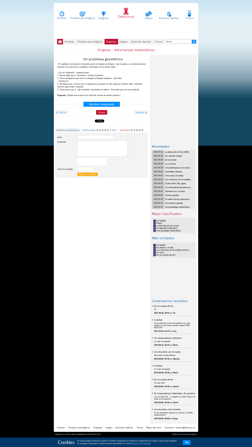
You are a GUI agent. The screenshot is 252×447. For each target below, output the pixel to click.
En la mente (170, 160)
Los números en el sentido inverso (172, 250)
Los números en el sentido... (178, 179)
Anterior (62, 112)
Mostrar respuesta (101, 104)
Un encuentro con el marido (167, 352)
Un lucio (160, 252)
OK (186, 442)
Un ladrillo (161, 220)
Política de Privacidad (180, 434)
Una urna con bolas (174, 175)
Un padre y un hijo (164, 247)
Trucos (189, 18)
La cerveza (170, 163)
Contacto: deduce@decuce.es (179, 427)
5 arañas (158, 320)
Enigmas (104, 18)
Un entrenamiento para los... (178, 187)
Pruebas (62, 18)
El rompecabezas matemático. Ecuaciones (174, 393)
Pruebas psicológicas (82, 18)
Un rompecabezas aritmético (168, 338)
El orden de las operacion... (178, 199)
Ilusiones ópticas (169, 18)
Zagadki (193, 434)
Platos (159, 223)
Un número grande (174, 203)
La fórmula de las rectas (167, 225)
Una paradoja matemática (177, 207)
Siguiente (139, 112)
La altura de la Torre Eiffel (177, 152)
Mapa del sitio (153, 427)
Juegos (149, 18)
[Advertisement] (126, 29)
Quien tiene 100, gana (175, 183)
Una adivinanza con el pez (177, 167)
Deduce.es (126, 16)
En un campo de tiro (165, 255)
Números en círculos (175, 191)
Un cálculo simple (173, 156)
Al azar (101, 112)
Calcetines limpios (173, 171)
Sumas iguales (172, 195)
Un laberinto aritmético (166, 228)
